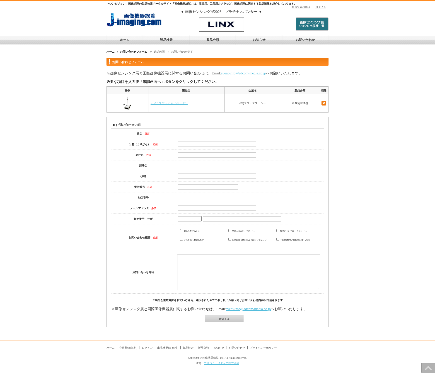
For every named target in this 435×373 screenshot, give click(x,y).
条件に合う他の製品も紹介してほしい (249, 240)
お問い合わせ (305, 40)
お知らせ (259, 40)
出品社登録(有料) (167, 347)
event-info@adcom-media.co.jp (243, 73)
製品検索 (166, 40)
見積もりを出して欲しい (243, 231)
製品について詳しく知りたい (293, 231)
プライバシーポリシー (263, 347)
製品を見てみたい (192, 231)
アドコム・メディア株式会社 (221, 363)
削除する (323, 103)
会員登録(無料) (301, 7)
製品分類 (212, 40)
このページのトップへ (428, 368)
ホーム (125, 40)
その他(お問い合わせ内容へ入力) (295, 240)
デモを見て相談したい (194, 240)
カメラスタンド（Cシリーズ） (169, 103)
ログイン (320, 7)
